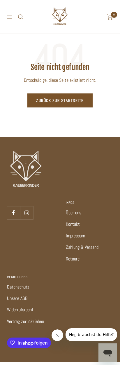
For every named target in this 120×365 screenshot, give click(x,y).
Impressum (75, 236)
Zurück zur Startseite (60, 100)
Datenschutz (18, 287)
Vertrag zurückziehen (25, 321)
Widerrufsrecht (20, 310)
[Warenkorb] (110, 17)
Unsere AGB (17, 298)
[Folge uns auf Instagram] (26, 212)
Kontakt (73, 224)
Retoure (73, 259)
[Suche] (20, 17)
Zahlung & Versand (82, 247)
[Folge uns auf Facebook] (13, 212)
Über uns (73, 213)
